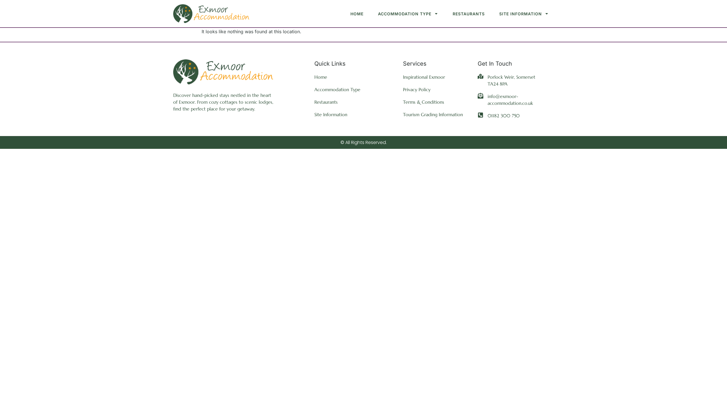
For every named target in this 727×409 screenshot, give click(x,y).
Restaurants (469, 13)
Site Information (520, 13)
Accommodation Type (404, 13)
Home (357, 13)
